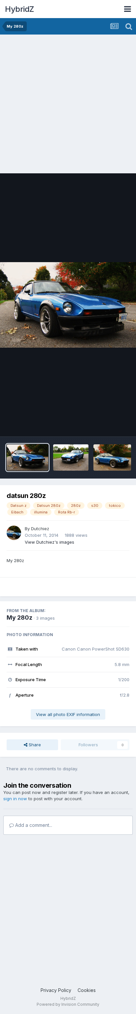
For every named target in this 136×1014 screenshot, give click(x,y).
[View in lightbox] (68, 305)
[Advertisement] (68, 105)
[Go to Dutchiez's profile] (14, 533)
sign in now (15, 798)
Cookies (87, 990)
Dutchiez (40, 528)
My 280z (19, 617)
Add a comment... (33, 825)
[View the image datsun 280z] (27, 457)
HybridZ (19, 9)
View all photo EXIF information (68, 714)
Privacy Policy (56, 990)
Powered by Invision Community (68, 1004)
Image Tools (108, 424)
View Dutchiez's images (49, 542)
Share (34, 744)
